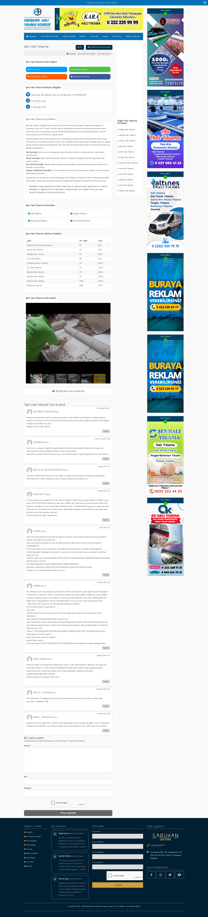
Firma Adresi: (98, 862)
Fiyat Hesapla (30, 845)
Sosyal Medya (30, 858)
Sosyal (105, 36)
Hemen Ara (34, 69)
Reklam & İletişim (133, 36)
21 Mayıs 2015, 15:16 (103, 714)
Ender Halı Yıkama (126, 157)
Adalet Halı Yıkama (127, 130)
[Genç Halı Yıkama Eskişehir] (165, 295)
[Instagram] (205, 2)
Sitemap (28, 866)
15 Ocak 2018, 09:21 (103, 408)
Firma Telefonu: (98, 852)
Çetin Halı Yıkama (126, 152)
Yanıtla (106, 431)
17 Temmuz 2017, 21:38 (102, 439)
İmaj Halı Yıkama (126, 168)
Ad (25, 777)
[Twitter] (170, 874)
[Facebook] (151, 874)
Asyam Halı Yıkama (127, 141)
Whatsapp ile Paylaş (38, 77)
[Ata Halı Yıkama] (165, 131)
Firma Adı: (96, 831)
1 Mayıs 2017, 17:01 (104, 466)
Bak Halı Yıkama (126, 146)
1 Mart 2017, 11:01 (104, 527)
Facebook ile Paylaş (80, 77)
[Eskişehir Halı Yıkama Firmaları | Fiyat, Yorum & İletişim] (37, 19)
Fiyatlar (83, 36)
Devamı (83, 847)
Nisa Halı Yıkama (126, 180)
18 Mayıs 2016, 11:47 (103, 655)
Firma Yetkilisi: (98, 842)
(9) (80, 47)
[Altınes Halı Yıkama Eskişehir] (165, 213)
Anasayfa (32, 36)
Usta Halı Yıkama (126, 185)
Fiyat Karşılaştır (31, 841)
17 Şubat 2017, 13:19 (103, 582)
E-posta (27, 788)
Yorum (27, 746)
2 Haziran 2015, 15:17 (103, 689)
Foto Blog (117, 36)
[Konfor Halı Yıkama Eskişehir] (165, 50)
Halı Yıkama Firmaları (50, 36)
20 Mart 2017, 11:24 (103, 491)
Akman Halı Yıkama (127, 135)
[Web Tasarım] (165, 837)
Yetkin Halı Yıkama (127, 191)
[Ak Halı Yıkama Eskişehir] (165, 539)
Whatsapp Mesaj (79, 69)
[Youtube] (179, 874)
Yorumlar (94, 36)
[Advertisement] (129, 80)
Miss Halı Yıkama (126, 174)
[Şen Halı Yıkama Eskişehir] (165, 458)
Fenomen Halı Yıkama (128, 163)
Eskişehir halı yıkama (40, 186)
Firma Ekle (29, 862)
